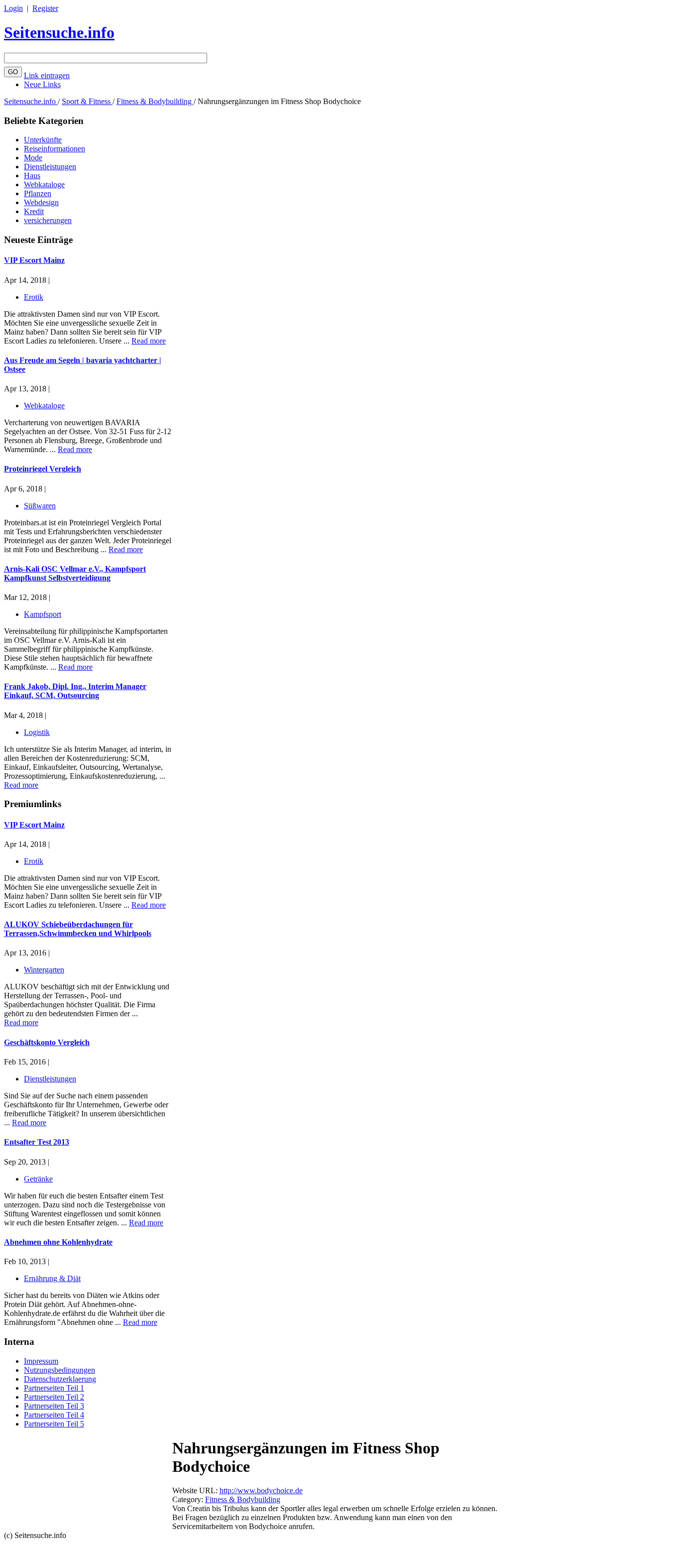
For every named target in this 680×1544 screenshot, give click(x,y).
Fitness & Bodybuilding (155, 101)
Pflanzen (37, 193)
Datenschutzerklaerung (60, 1379)
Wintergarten (44, 969)
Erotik (33, 297)
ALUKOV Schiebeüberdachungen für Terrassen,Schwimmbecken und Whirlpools (77, 929)
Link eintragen (47, 75)
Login (13, 8)
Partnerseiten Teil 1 (54, 1388)
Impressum (41, 1361)
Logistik (37, 732)
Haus (32, 175)
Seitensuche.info (59, 32)
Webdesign (41, 202)
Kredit (34, 211)
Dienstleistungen (50, 166)
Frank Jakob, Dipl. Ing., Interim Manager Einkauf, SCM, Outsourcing (75, 691)
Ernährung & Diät (52, 1278)
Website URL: (196, 1490)
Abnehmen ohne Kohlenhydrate (58, 1242)
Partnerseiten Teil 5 (54, 1424)
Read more (148, 341)
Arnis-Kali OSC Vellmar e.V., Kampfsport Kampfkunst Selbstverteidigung (75, 573)
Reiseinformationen (54, 148)
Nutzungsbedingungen (59, 1370)
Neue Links (42, 84)
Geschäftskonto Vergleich (47, 1042)
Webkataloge (44, 184)
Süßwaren (40, 505)
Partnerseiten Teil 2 (54, 1397)
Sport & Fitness (87, 101)
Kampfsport (42, 614)
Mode (33, 157)
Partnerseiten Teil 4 (54, 1415)
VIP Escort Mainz (34, 260)
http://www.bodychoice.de (261, 1490)
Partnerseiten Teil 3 (54, 1406)
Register (45, 8)
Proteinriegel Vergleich (42, 469)
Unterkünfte (43, 139)
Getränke (38, 1179)
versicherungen (48, 220)
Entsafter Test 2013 (36, 1142)
